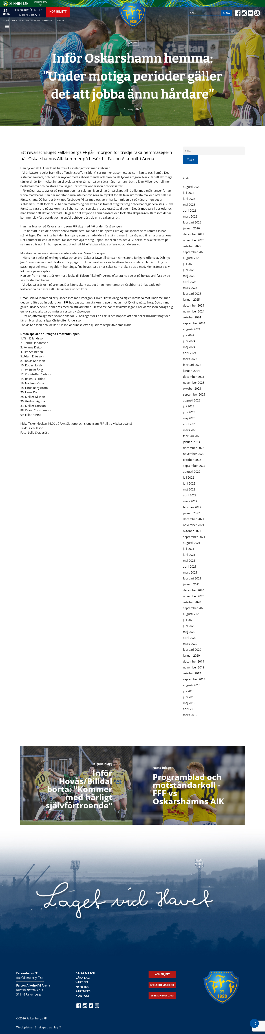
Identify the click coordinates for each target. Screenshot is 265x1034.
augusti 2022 (191, 472)
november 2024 (193, 311)
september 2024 (194, 323)
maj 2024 (189, 347)
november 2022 (193, 454)
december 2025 (193, 234)
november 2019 (193, 667)
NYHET (132, 43)
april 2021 (189, 567)
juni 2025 (189, 270)
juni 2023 (189, 412)
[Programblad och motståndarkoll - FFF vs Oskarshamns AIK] (188, 785)
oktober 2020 (192, 602)
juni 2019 (189, 697)
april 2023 (189, 424)
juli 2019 (188, 691)
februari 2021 (192, 578)
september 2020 (194, 608)
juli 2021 (188, 549)
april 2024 (189, 353)
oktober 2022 (192, 460)
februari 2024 (192, 365)
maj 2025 (189, 276)
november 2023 (193, 383)
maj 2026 (189, 205)
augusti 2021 (191, 543)
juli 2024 (188, 335)
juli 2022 (188, 478)
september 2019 (194, 679)
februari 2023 (192, 436)
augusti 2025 (191, 258)
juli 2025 (188, 264)
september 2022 (194, 466)
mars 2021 (190, 572)
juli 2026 (188, 193)
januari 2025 (191, 300)
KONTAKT (82, 996)
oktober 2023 (192, 389)
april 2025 (189, 282)
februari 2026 (192, 222)
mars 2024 (190, 359)
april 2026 (189, 211)
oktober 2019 (192, 673)
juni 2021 (189, 555)
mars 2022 (190, 501)
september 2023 (194, 394)
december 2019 (193, 661)
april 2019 (189, 709)
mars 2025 (190, 288)
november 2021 (193, 525)
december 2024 (193, 305)
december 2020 (193, 590)
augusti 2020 (191, 614)
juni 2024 (189, 341)
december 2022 (193, 448)
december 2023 (193, 377)
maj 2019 (189, 703)
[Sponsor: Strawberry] (40, 5)
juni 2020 (189, 626)
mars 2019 (190, 715)
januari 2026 (191, 228)
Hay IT (57, 1027)
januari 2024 (191, 371)
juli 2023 (188, 406)
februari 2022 (192, 507)
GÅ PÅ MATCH (85, 973)
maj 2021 (189, 561)
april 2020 (189, 638)
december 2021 (193, 519)
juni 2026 (189, 199)
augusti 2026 (191, 187)
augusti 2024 (191, 329)
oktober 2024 (192, 317)
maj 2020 (189, 632)
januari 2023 (191, 442)
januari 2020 (191, 656)
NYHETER (82, 987)
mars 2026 (190, 216)
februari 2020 (192, 650)
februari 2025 (192, 294)
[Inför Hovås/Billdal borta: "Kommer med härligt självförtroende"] (76, 785)
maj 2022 (189, 489)
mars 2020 (190, 644)
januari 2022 (191, 513)
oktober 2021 (192, 531)
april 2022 (189, 495)
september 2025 (194, 252)
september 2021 (194, 537)
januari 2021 (191, 584)
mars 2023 (190, 430)
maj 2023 (189, 418)
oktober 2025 (192, 246)
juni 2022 (189, 483)
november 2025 (193, 240)
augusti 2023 (191, 400)
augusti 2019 (191, 685)
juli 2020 (188, 620)
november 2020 (193, 596)
